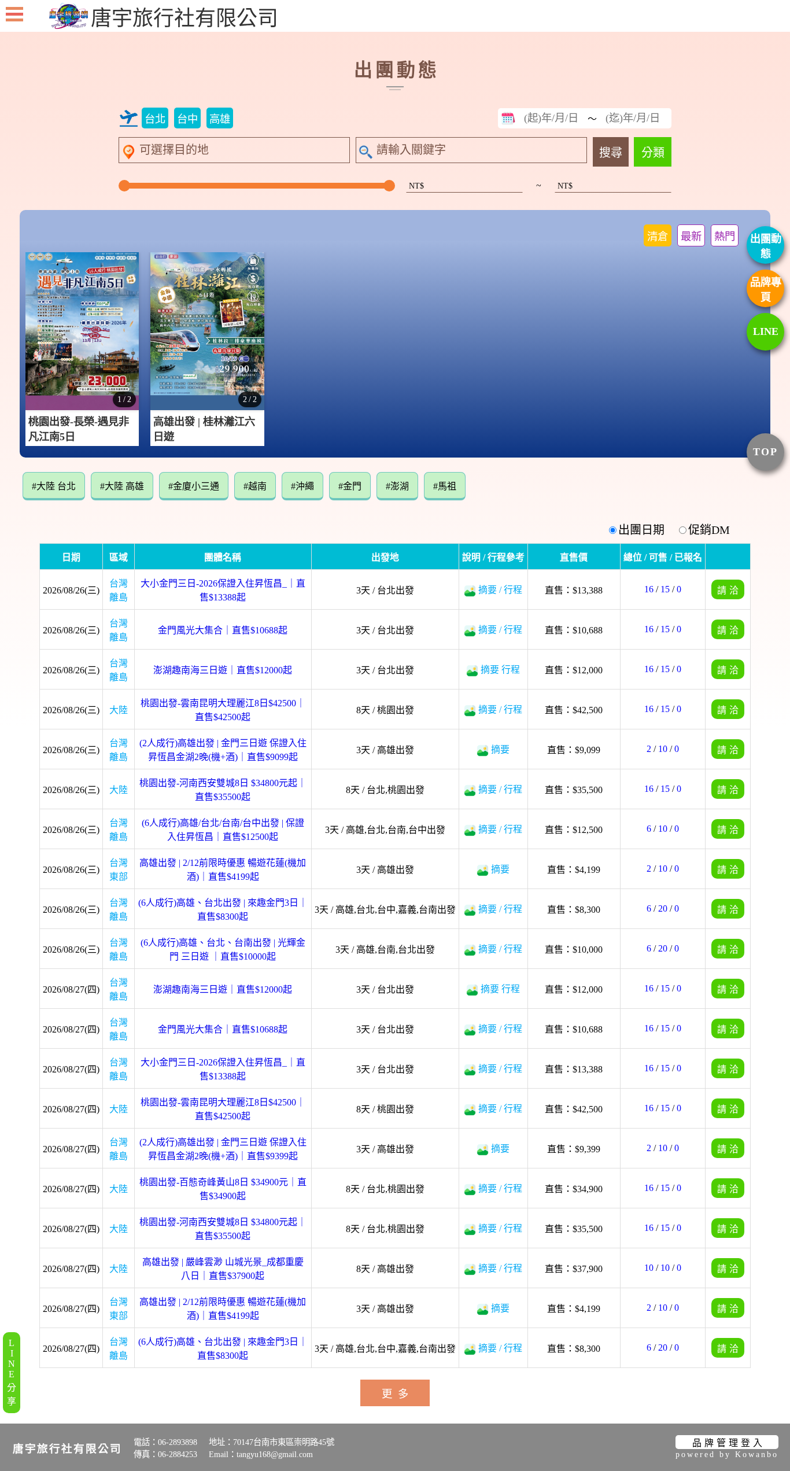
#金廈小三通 (193, 486)
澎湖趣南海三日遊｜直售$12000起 (222, 670)
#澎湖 (397, 486)
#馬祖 (444, 486)
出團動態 (765, 246)
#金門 (349, 486)
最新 (691, 236)
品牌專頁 (765, 289)
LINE (765, 331)
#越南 (255, 486)
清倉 (657, 236)
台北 (155, 119)
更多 (398, 1394)
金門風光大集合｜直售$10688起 (222, 630)
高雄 (219, 119)
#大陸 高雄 (122, 486)
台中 (187, 119)
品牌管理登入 (728, 1443)
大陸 (118, 710)
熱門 (724, 236)
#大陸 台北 (54, 486)
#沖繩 (302, 486)
